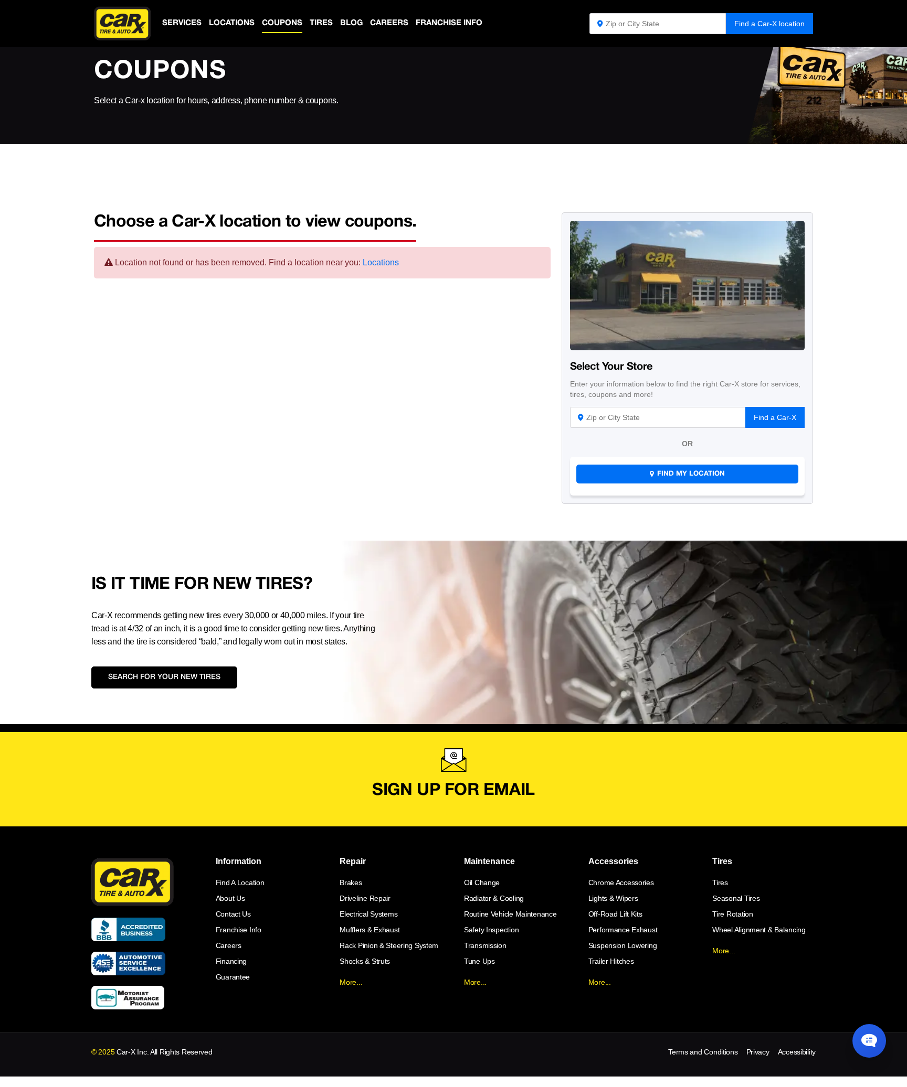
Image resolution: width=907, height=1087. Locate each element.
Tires (321, 23)
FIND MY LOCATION (691, 474)
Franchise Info (449, 23)
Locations (232, 23)
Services (182, 23)
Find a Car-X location (769, 23)
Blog (351, 23)
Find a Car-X (775, 417)
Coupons (282, 23)
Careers (389, 23)
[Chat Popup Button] (869, 1041)
